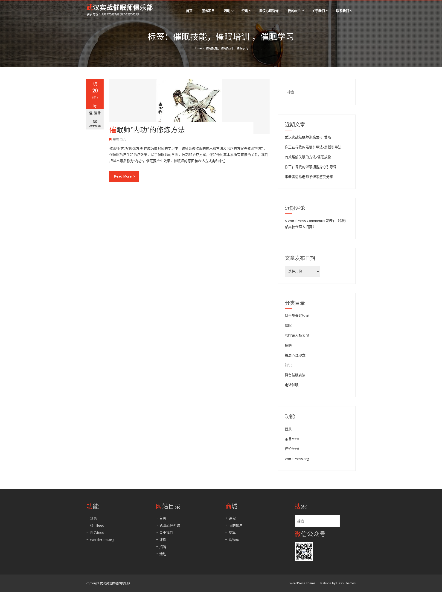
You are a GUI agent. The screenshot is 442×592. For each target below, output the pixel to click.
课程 (162, 539)
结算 (232, 532)
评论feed (292, 448)
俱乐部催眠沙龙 (297, 315)
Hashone (325, 583)
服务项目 (208, 11)
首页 (189, 11)
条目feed (292, 439)
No (95, 123)
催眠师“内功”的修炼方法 (147, 130)
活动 (227, 11)
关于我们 (318, 11)
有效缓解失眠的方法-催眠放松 (308, 157)
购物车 (234, 539)
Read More (123, 176)
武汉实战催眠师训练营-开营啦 (308, 137)
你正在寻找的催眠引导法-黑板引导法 (313, 147)
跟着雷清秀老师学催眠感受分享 (309, 176)
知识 (123, 139)
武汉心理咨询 (269, 11)
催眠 (116, 139)
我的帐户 (294, 11)
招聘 (288, 345)
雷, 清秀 (95, 113)
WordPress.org (297, 458)
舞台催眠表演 (295, 375)
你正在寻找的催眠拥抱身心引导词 (311, 166)
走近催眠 (292, 384)
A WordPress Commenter (305, 220)
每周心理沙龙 (295, 355)
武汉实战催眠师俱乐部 (119, 7)
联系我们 (342, 11)
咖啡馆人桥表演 (297, 335)
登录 (288, 429)
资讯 (244, 11)
